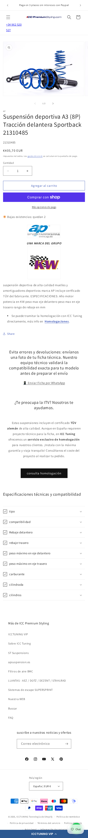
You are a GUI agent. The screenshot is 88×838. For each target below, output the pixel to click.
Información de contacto (54, 829)
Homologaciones (57, 321)
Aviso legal (31, 829)
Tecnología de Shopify (41, 816)
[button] (44, 834)
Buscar (12, 708)
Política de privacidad (22, 823)
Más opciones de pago (44, 206)
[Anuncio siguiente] (80, 5)
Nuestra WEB (16, 699)
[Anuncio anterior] (7, 5)
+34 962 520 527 (14, 27)
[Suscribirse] (66, 744)
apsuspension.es (19, 662)
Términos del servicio (48, 823)
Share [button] (11, 334)
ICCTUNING (22, 816)
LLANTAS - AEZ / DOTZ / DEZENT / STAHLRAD (37, 680)
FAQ (10, 718)
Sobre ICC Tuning (19, 643)
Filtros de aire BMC (20, 671)
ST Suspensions (18, 653)
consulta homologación (44, 473)
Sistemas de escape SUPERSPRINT (30, 690)
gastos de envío (35, 156)
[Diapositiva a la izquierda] (34, 103)
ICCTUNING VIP (18, 634)
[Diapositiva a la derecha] (53, 103)
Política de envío (73, 823)
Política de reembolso (68, 816)
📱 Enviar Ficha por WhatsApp (44, 383)
